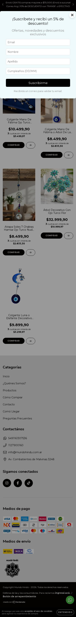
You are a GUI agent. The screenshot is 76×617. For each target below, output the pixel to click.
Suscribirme (38, 83)
